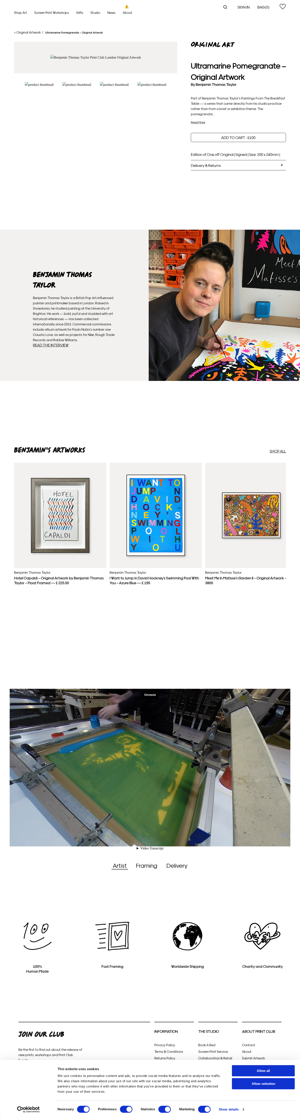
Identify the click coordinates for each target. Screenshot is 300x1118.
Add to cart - (238, 137)
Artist (120, 865)
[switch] (126, 1109)
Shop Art (20, 12)
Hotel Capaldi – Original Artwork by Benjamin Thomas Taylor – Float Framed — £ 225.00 (59, 580)
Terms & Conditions (168, 1051)
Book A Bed (206, 1045)
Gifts (79, 12)
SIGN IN (243, 7)
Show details (229, 1109)
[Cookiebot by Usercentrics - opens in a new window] (28, 1109)
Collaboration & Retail (215, 1058)
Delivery (176, 865)
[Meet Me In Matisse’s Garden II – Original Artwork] (251, 537)
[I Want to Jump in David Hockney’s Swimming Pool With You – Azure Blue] (156, 555)
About (127, 12)
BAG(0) (263, 7)
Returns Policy (164, 1058)
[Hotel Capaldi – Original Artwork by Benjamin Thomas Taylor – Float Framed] (60, 552)
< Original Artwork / (28, 32)
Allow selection (263, 1084)
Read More (198, 122)
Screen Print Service (213, 1051)
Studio (95, 12)
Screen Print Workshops (51, 12)
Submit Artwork (253, 1058)
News (111, 12)
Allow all (263, 1071)
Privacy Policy (164, 1045)
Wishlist (282, 6)
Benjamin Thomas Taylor (216, 84)
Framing (146, 865)
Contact (248, 1045)
